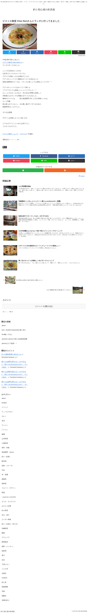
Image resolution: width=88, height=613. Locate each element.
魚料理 (4, 551)
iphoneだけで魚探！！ (9, 343)
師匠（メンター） (8, 546)
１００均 (5, 569)
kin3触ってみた (7, 334)
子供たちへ (5, 564)
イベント (5, 407)
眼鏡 (3, 533)
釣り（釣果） (6, 457)
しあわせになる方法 (9, 497)
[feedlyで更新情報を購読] (23, 170)
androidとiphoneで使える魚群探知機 (14, 339)
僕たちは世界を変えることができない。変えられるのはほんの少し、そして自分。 (14, 364)
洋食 (5, 147)
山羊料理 (5, 439)
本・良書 (5, 474)
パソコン (5, 430)
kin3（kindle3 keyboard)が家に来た (14, 330)
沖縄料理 (5, 528)
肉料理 (4, 483)
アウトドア (5, 537)
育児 (3, 421)
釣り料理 (5, 510)
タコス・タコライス (9, 501)
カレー (4, 416)
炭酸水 (4, 596)
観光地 (4, 461)
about (4, 325)
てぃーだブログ (7, 412)
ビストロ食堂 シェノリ (10, 134)
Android (4, 578)
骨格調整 (5, 587)
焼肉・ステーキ (7, 466)
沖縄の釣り (5, 600)
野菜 (3, 492)
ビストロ (23, 134)
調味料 (4, 479)
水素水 (4, 573)
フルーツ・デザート (9, 488)
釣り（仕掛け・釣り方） (10, 524)
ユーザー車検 (6, 519)
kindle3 (4, 403)
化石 (3, 560)
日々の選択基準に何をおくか (11, 354)
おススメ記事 (6, 506)
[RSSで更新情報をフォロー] (64, 170)
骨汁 (3, 555)
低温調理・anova (8, 452)
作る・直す (5, 515)
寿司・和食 (5, 448)
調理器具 (5, 542)
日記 (3, 470)
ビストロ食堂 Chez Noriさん (12, 62)
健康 (3, 434)
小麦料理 (5, 443)
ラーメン (5, 425)
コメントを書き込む (44, 306)
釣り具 (4, 582)
